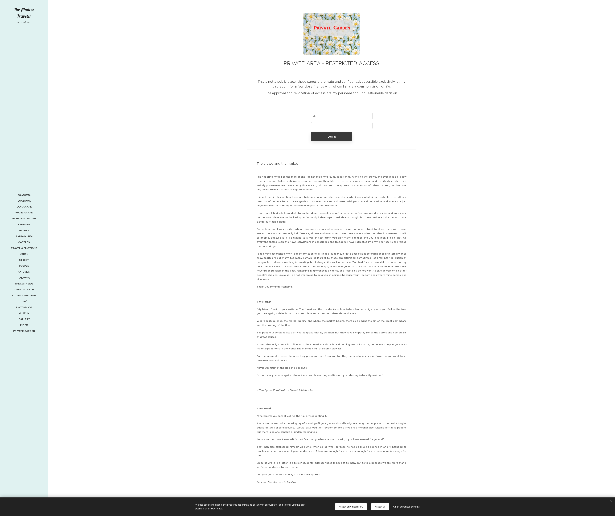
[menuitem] (24, 195)
